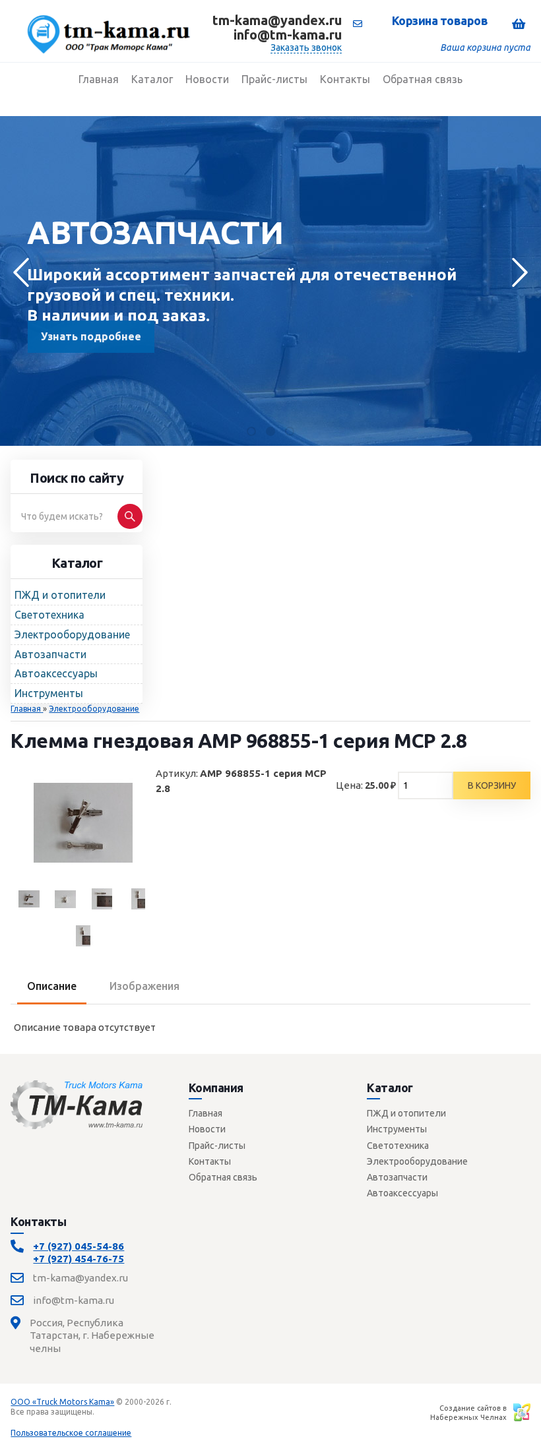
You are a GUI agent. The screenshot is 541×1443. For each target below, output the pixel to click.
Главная (205, 1113)
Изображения (144, 986)
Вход (106, 1411)
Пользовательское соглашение (71, 1432)
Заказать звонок (306, 47)
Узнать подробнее (90, 336)
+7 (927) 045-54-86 (78, 1246)
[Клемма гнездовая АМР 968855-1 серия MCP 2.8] (101, 898)
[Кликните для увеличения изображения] (83, 822)
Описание (52, 986)
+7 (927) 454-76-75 (78, 1258)
